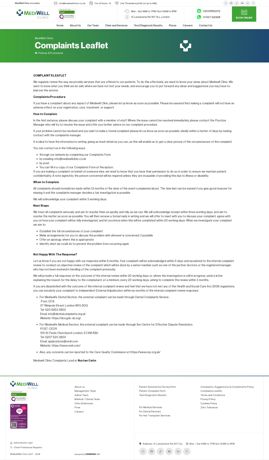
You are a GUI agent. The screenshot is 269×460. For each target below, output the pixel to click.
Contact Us (205, 25)
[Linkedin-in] (247, 3)
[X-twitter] (253, 3)
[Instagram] (226, 3)
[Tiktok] (236, 3)
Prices (172, 25)
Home (60, 25)
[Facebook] (231, 3)
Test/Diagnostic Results (148, 25)
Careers (188, 25)
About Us (75, 25)
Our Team (93, 25)
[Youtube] (242, 3)
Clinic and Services (116, 25)
